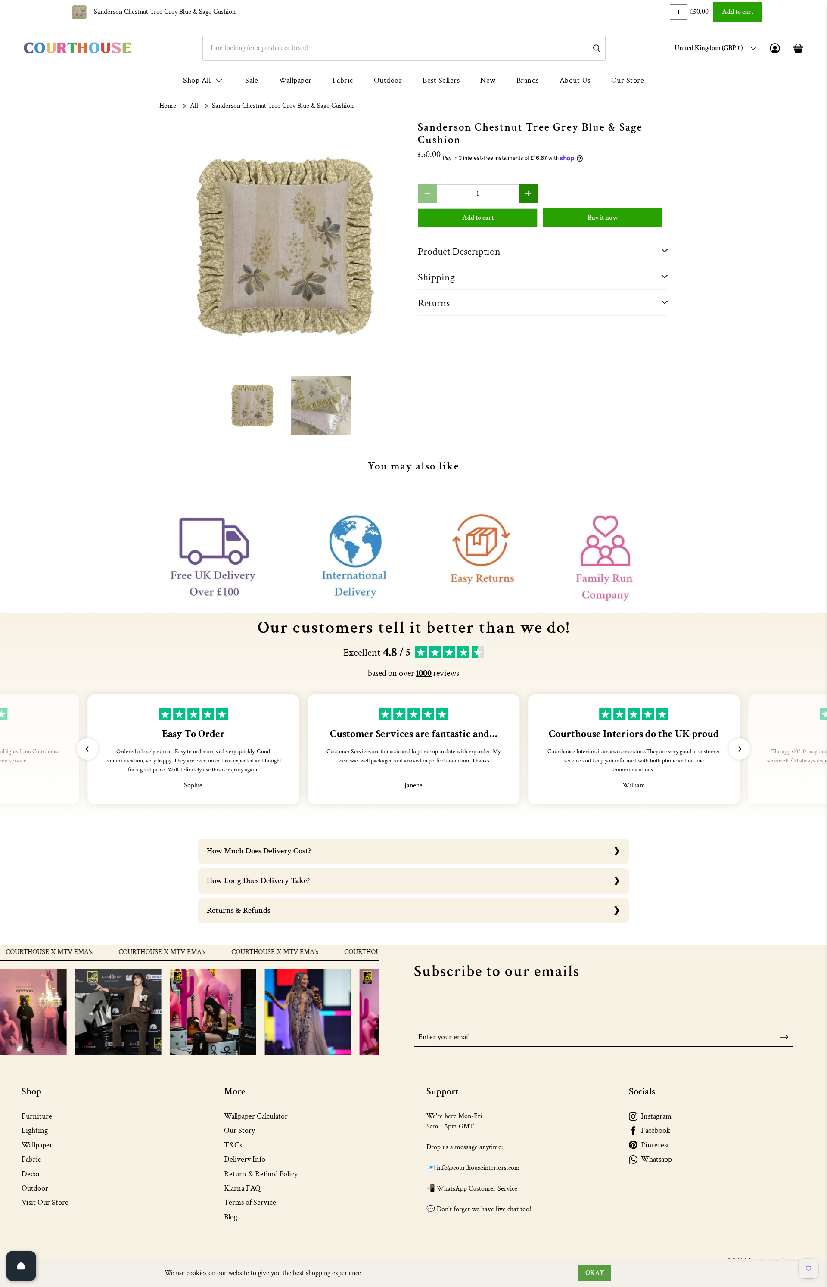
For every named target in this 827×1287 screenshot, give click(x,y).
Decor (31, 1174)
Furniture (37, 1116)
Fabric (343, 80)
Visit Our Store (45, 1202)
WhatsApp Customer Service (477, 1188)
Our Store (627, 80)
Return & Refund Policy (261, 1174)
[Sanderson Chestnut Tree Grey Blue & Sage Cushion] (284, 246)
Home (167, 106)
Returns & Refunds (238, 910)
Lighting (35, 1130)
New (488, 80)
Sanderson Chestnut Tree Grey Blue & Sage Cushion (165, 11)
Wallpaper (295, 80)
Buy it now (603, 217)
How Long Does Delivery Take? (258, 880)
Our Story (239, 1130)
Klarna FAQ (242, 1188)
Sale (251, 80)
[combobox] (404, 48)
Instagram (656, 1116)
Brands (527, 80)
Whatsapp (656, 1159)
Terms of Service (250, 1202)
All (194, 106)
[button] (87, 749)
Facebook (655, 1130)
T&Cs (233, 1145)
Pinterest (655, 1145)
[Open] (21, 1266)
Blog (230, 1217)
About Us (575, 80)
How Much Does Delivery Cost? (259, 851)
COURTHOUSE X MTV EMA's (128, 952)
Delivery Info (244, 1159)
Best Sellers (441, 80)
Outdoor (388, 80)
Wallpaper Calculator (256, 1116)
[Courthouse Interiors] (78, 48)
